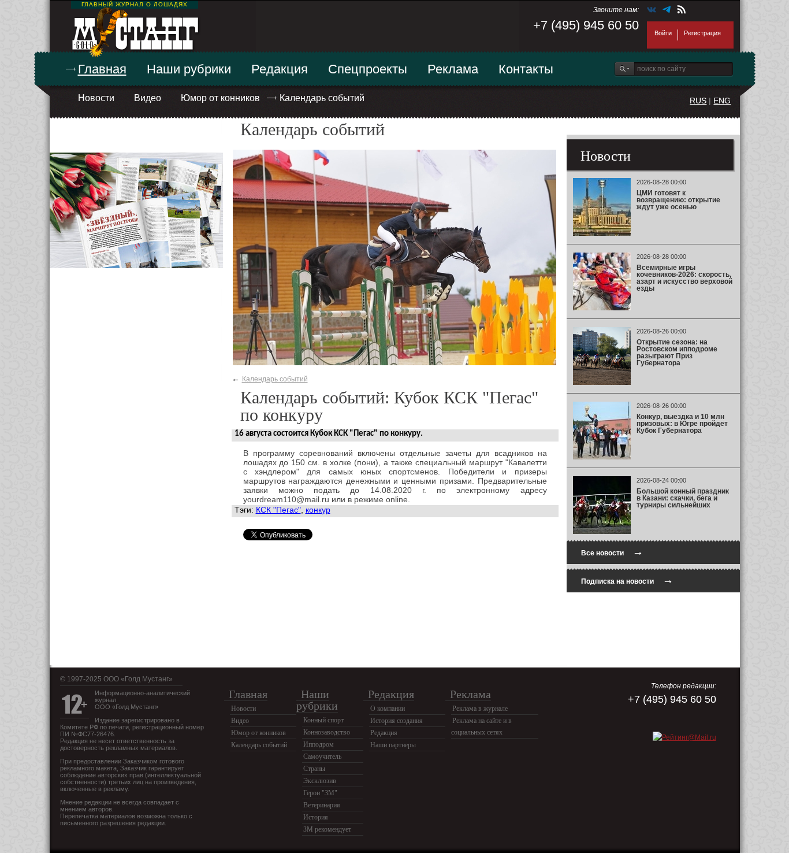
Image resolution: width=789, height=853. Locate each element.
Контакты (525, 69)
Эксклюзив (319, 781)
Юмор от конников (220, 98)
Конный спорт (323, 720)
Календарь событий (322, 98)
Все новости (612, 552)
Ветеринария (321, 805)
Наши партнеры (393, 745)
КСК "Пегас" (278, 509)
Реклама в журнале (480, 708)
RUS (698, 100)
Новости (96, 98)
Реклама (452, 69)
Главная (102, 69)
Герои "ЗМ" (320, 793)
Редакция (279, 69)
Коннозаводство (326, 732)
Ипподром (318, 744)
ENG (722, 100)
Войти (663, 32)
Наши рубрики (189, 69)
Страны (314, 769)
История (315, 817)
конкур (318, 509)
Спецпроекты (367, 69)
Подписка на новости (627, 580)
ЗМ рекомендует (327, 829)
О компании (387, 708)
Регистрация (702, 32)
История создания (396, 721)
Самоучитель (322, 756)
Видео (147, 98)
